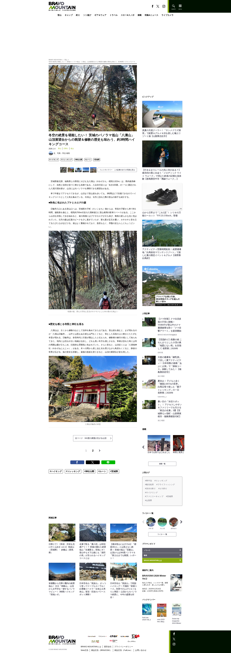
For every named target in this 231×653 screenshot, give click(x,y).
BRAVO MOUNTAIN (55, 59)
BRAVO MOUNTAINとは (91, 647)
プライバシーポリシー (123, 647)
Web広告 (84, 650)
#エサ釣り (162, 488)
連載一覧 (162, 464)
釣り (78, 15)
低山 (72, 148)
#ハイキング (53, 160)
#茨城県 (96, 160)
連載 (140, 15)
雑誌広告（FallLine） (123, 650)
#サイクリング (151, 492)
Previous (143, 447)
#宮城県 (169, 496)
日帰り (65, 148)
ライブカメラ (167, 15)
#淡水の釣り (150, 488)
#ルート (88, 160)
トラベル (114, 15)
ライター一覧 (162, 534)
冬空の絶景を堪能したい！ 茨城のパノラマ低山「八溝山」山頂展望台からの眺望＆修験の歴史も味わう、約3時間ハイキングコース (92, 61)
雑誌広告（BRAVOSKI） (101, 650)
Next (181, 447)
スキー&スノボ (127, 15)
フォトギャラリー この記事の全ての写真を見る (117, 170)
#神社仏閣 (78, 160)
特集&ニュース (151, 15)
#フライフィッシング (165, 484)
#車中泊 (148, 481)
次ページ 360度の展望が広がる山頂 (90, 438)
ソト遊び (87, 15)
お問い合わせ (140, 650)
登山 (59, 15)
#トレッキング (66, 160)
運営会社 (107, 647)
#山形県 (148, 500)
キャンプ (69, 15)
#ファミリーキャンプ (154, 496)
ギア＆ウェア (100, 15)
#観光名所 (149, 484)
